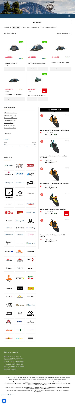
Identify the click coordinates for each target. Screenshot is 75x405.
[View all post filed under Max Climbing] (31, 260)
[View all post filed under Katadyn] (31, 330)
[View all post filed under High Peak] (31, 338)
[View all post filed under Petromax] (9, 268)
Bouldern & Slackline (10, 128)
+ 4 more (30, 91)
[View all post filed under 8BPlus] (31, 251)
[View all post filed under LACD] (9, 313)
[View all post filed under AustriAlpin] (9, 260)
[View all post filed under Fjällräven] (9, 212)
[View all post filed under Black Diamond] (20, 204)
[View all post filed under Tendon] (31, 288)
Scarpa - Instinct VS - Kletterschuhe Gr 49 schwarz (54, 130)
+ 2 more (7, 59)
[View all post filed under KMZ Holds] (9, 243)
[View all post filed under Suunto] (20, 288)
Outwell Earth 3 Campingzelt (13, 94)
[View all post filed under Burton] (9, 193)
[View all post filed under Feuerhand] (9, 338)
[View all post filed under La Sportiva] (20, 296)
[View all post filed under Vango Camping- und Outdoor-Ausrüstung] (9, 278)
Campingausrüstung (10, 120)
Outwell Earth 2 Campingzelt (60, 62)
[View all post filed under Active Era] (31, 174)
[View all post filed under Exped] (20, 268)
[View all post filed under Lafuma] (9, 330)
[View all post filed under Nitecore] (9, 204)
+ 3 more (30, 59)
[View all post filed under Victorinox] (9, 174)
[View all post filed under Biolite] (20, 338)
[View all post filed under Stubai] (20, 260)
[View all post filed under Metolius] (20, 243)
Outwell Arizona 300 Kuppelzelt (11, 64)
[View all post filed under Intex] (20, 174)
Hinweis (22, 382)
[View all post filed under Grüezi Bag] (31, 228)
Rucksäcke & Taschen (10, 118)
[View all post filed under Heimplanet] (31, 321)
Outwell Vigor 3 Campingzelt (37, 95)
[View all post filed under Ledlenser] (31, 193)
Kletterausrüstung (9, 123)
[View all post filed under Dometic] (31, 313)
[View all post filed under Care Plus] (31, 278)
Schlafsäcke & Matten (10, 113)
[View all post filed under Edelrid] (20, 234)
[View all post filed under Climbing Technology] (20, 313)
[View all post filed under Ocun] (9, 296)
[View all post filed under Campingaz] (31, 204)
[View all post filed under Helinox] (20, 228)
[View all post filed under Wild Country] (9, 234)
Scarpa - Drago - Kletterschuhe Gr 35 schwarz (53, 209)
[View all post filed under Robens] (9, 321)
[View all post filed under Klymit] (20, 278)
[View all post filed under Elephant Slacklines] (31, 234)
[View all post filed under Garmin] (9, 288)
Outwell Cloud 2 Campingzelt (37, 63)
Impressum (39, 388)
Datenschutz (46, 388)
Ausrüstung (16, 27)
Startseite (6, 27)
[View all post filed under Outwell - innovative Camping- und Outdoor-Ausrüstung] (20, 321)
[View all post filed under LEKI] (20, 212)
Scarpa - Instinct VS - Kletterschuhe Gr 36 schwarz (54, 183)
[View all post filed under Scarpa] (31, 296)
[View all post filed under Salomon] (31, 221)
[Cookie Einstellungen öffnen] (4, 402)
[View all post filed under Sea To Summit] (20, 193)
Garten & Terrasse (9, 125)
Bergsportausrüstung (10, 115)
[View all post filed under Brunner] (20, 330)
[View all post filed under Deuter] (9, 228)
